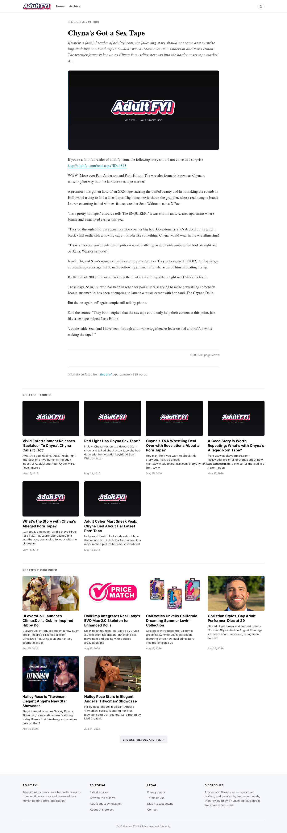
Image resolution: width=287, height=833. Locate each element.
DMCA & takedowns (160, 803)
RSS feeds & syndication (106, 803)
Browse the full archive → (143, 739)
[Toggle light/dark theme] (261, 6)
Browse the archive (102, 797)
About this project (102, 809)
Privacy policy (156, 792)
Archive (74, 6)
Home (60, 6)
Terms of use (156, 797)
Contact (152, 809)
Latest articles (99, 792)
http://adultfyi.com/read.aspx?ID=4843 (97, 165)
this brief (106, 374)
